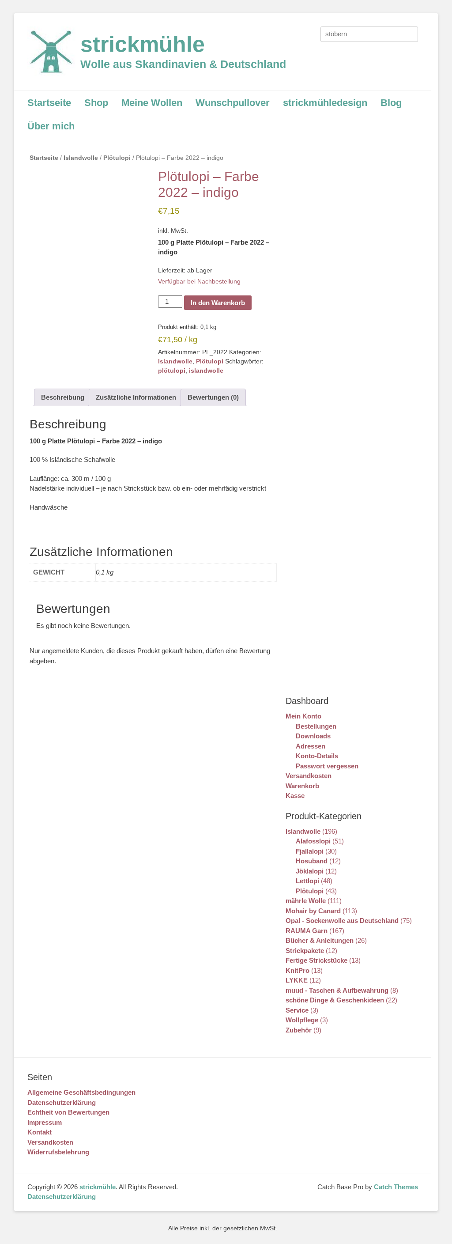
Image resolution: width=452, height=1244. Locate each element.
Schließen (75, 11)
